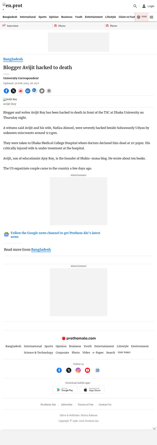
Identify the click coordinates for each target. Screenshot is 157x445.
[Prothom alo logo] (78, 339)
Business (66, 16)
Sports (42, 16)
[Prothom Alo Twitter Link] (70, 370)
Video (86, 352)
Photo (76, 352)
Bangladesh (10, 16)
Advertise (66, 404)
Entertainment (94, 16)
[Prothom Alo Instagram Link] (79, 370)
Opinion (54, 16)
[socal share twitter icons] (13, 93)
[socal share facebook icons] (6, 93)
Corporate (62, 352)
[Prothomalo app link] (64, 390)
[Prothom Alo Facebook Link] (60, 370)
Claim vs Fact (127, 16)
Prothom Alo (48, 404)
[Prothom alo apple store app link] (92, 390)
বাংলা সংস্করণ (124, 353)
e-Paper (98, 352)
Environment (140, 346)
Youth (78, 16)
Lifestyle (110, 16)
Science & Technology (38, 352)
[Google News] (97, 371)
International (28, 16)
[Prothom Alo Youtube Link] (89, 370)
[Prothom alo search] (135, 6)
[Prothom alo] (13, 6)
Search (110, 352)
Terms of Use (85, 404)
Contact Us (105, 404)
